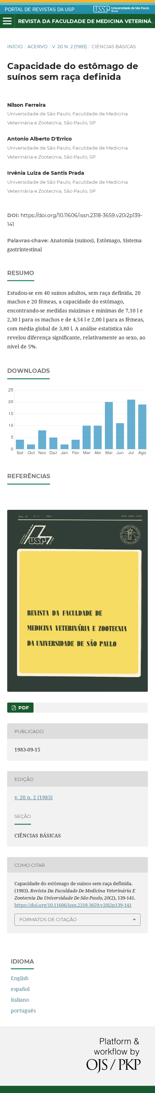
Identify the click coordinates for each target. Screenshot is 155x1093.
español (20, 988)
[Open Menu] (7, 21)
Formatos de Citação (48, 919)
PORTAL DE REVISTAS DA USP (40, 9)
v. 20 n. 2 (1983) (69, 46)
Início (15, 46)
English (19, 978)
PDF (23, 707)
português (23, 1010)
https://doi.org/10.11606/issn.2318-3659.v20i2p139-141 (73, 905)
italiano (20, 999)
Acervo (37, 46)
